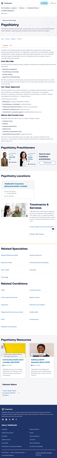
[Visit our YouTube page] (13, 419)
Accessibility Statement (8, 455)
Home (2, 38)
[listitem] (13, 360)
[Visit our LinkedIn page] (6, 419)
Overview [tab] (5, 45)
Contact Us (32, 439)
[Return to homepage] (7, 409)
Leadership (4, 429)
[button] (44, 3)
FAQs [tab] (10, 45)
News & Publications (35, 443)
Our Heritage (5, 443)
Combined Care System (7, 432)
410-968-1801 (10, 196)
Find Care (7, 38)
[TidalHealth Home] (6, 3)
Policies (32, 432)
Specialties (13, 38)
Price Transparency (34, 436)
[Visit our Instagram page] (16, 419)
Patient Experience (34, 429)
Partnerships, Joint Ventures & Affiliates (12, 446)
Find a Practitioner (5, 8)
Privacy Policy (5, 452)
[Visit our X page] (9, 419)
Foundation (4, 436)
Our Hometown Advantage (36, 446)
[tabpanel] (28, 95)
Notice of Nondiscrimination (18, 452)
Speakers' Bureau (6, 439)
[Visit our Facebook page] (3, 419)
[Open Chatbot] (53, 229)
